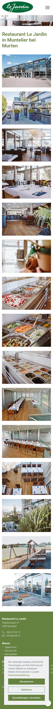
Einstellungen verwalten (26, 697)
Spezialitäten (11, 654)
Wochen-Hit (10, 650)
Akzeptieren (27, 681)
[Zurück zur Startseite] (17, 7)
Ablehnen (26, 689)
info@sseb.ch (13, 635)
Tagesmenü (10, 647)
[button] (48, 7)
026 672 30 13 (12, 632)
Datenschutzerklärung (18, 675)
